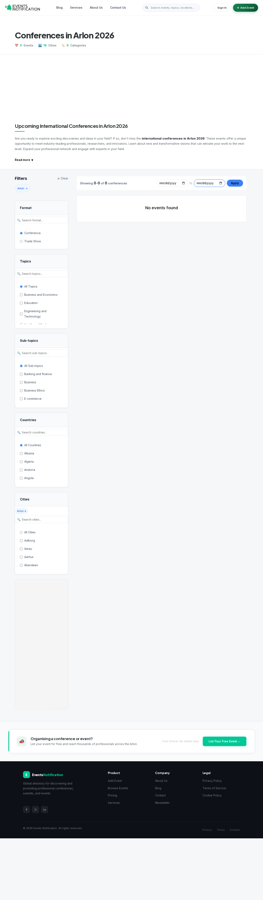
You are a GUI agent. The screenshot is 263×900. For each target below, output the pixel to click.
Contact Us (118, 7)
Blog (59, 7)
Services (76, 7)
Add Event (247, 7)
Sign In (222, 7)
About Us (96, 7)
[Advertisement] (131, 92)
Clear (62, 179)
